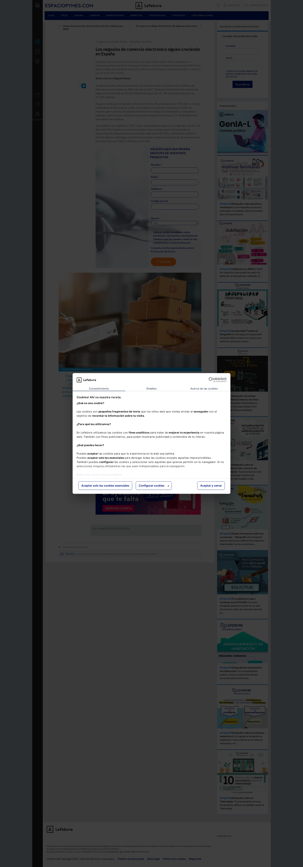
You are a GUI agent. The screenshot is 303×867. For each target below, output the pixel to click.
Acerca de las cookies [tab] (204, 388)
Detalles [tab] (151, 388)
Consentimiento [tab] (99, 388)
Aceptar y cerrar (211, 485)
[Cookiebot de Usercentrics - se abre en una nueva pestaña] (211, 380)
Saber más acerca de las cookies (99, 474)
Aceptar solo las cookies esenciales (105, 485)
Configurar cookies (151, 485)
